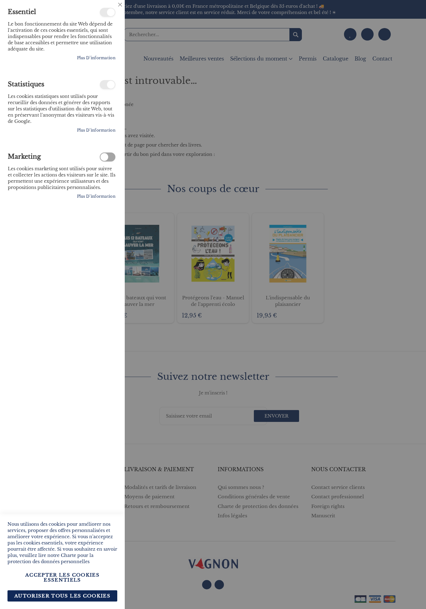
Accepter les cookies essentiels (62, 577)
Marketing (107, 157)
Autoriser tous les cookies (62, 596)
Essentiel (107, 12)
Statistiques (107, 84)
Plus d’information (96, 58)
